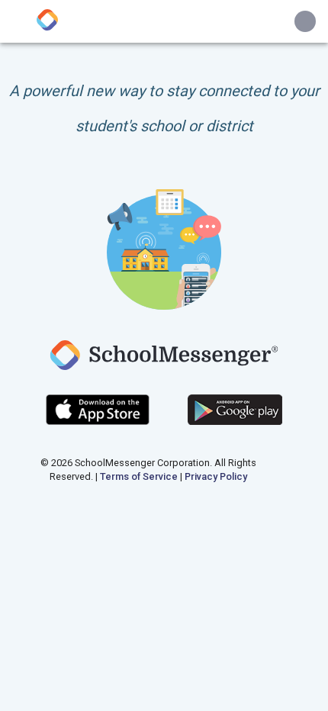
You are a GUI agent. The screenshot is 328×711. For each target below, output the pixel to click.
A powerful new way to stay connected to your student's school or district (164, 108)
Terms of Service (139, 476)
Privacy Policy (216, 476)
